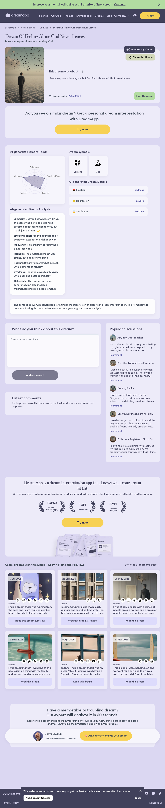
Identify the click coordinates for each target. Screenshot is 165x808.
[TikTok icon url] (160, 793)
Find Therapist (144, 96)
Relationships (28, 27)
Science (43, 15)
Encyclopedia (84, 15)
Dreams (99, 15)
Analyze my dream (141, 49)
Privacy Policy (11, 802)
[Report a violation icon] (83, 71)
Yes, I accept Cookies (38, 798)
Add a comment (35, 375)
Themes (68, 15)
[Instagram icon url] (153, 793)
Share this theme (143, 57)
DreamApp (10, 27)
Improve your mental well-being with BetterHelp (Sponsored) (72, 4)
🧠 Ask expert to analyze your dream (106, 735)
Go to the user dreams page (141, 564)
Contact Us (155, 802)
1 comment (116, 355)
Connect (120, 4)
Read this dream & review (30, 620)
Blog (109, 15)
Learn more (124, 791)
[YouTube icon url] (146, 793)
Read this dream (135, 620)
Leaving (44, 27)
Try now (149, 15)
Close (138, 798)
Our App (56, 15)
